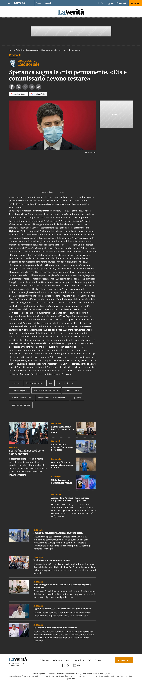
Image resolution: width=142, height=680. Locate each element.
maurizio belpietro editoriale (46, 390)
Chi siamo (44, 660)
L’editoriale (57, 660)
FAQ (89, 660)
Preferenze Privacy (96, 676)
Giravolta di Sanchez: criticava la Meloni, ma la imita (62, 465)
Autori (68, 660)
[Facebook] (63, 665)
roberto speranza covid (21, 398)
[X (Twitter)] (68, 665)
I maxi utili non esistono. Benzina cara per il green (62, 447)
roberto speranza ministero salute (52, 398)
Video (38, 3)
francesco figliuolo (66, 383)
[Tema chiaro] (98, 3)
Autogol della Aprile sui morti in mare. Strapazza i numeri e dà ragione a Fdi (70, 499)
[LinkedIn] (79, 665)
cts (50, 383)
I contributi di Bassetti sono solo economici (26, 452)
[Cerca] (9, 3)
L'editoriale (20, 50)
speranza (77, 398)
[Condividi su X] (18, 87)
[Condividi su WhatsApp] (25, 87)
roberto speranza (72, 390)
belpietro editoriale (34, 383)
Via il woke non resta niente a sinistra (52, 560)
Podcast (47, 3)
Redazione (79, 660)
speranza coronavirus (21, 405)
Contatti (98, 660)
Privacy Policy (71, 676)
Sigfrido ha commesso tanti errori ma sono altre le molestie (62, 608)
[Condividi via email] (32, 87)
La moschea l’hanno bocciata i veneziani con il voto (63, 429)
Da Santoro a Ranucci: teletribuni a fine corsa (55, 627)
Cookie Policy (83, 676)
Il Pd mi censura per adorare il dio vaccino (61, 481)
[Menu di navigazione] (3, 3)
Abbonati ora (124, 660)
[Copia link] (38, 87)
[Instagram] (74, 665)
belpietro (16, 383)
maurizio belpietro (19, 390)
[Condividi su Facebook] (12, 87)
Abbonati (135, 3)
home (11, 50)
